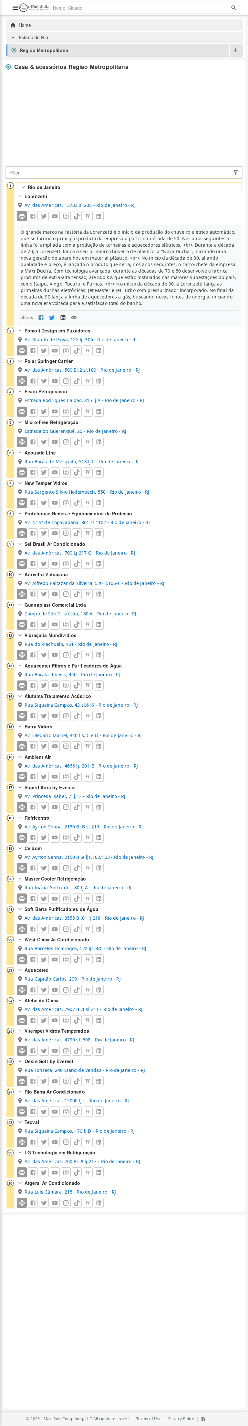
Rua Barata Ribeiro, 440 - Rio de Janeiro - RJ (72, 674)
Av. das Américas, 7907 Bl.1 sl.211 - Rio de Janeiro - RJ (83, 1009)
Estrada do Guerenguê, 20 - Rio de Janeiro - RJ (75, 431)
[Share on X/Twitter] (52, 317)
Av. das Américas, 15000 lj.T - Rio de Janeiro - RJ (77, 1100)
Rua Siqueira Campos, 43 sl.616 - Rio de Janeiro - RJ (81, 705)
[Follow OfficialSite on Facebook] (203, 1418)
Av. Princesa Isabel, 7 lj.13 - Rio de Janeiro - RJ (75, 796)
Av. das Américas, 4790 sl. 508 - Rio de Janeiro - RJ (79, 1040)
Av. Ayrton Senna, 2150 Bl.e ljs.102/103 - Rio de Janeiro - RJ (89, 857)
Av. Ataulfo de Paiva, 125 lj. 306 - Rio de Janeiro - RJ (81, 339)
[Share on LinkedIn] (63, 317)
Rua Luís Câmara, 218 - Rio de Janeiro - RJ (70, 1192)
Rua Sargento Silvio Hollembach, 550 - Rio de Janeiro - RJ (87, 492)
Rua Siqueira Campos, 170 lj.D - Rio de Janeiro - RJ (80, 1131)
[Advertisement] (124, 118)
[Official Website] (22, 216)
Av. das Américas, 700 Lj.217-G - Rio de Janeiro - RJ (80, 553)
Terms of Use (149, 1418)
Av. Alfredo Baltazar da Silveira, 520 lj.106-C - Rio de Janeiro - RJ (94, 583)
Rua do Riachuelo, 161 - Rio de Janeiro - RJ (71, 644)
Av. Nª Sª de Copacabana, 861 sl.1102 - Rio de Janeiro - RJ (87, 522)
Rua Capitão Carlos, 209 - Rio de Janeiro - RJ (73, 979)
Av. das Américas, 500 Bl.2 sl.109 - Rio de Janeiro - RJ (82, 370)
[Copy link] (74, 317)
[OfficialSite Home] (34, 8)
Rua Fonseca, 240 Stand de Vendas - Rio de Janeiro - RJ (85, 1070)
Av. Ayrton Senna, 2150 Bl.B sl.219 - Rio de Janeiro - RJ (84, 827)
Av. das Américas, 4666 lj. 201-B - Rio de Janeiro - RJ (81, 766)
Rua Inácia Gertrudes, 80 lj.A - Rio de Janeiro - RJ (78, 887)
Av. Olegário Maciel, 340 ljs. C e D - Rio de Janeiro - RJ (83, 735)
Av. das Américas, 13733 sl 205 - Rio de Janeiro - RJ (80, 205)
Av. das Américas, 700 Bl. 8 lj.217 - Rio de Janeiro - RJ (82, 1161)
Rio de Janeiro (44, 187)
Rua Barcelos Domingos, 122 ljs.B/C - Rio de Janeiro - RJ (85, 948)
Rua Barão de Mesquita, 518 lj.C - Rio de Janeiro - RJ (82, 461)
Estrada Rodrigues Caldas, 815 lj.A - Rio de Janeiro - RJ (84, 400)
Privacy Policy (181, 1418)
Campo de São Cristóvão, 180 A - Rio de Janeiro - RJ (81, 614)
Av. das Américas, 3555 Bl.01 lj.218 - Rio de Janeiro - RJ (84, 918)
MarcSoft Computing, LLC (68, 1418)
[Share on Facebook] (41, 317)
